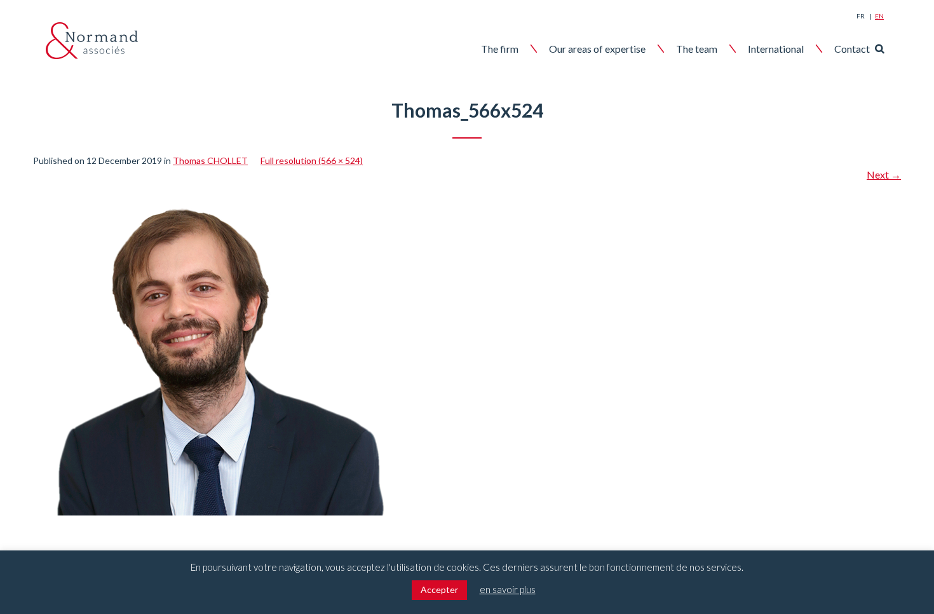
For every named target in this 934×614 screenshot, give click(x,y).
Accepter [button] (439, 589)
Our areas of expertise (597, 49)
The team (696, 49)
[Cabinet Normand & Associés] (92, 40)
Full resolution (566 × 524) (312, 160)
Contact (852, 49)
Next (884, 174)
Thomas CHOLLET (210, 160)
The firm (499, 49)
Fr (860, 16)
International (776, 49)
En (879, 16)
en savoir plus (508, 589)
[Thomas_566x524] (213, 190)
